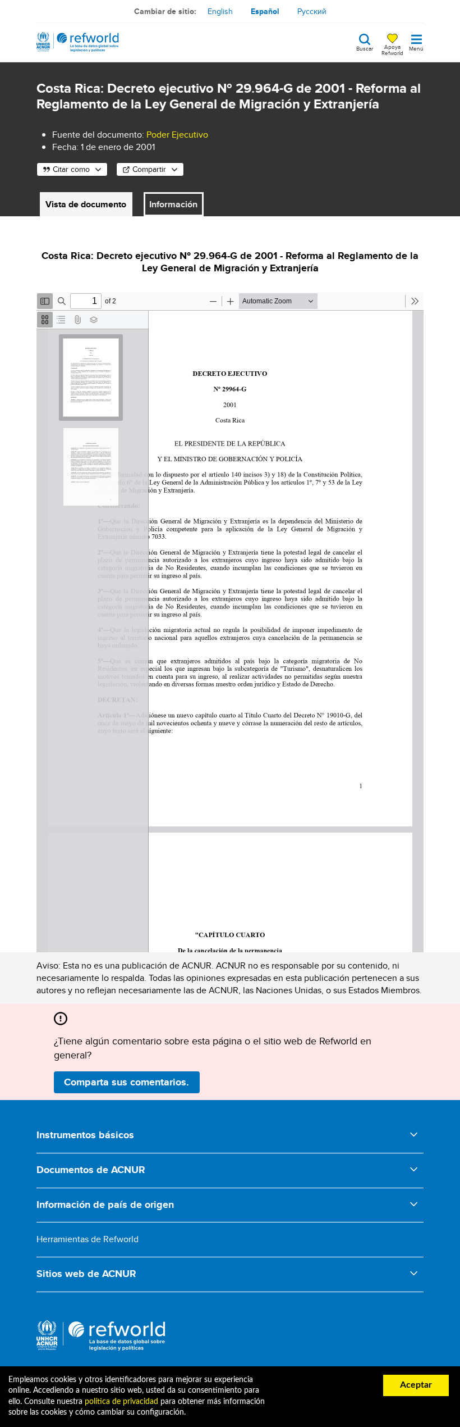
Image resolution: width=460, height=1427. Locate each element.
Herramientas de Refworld (87, 1239)
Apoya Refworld (392, 49)
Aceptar (416, 1384)
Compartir (149, 169)
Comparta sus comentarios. (126, 1082)
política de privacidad (121, 1402)
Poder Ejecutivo (177, 134)
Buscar (364, 47)
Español (265, 11)
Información (173, 204)
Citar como (71, 169)
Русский (311, 11)
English (220, 11)
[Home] (77, 42)
